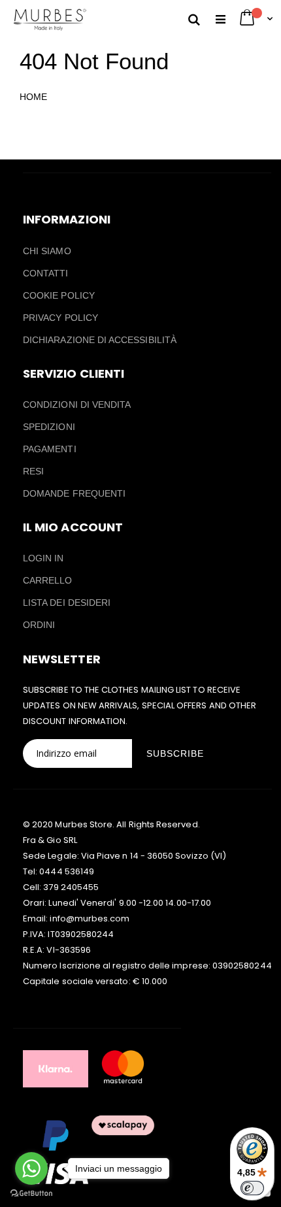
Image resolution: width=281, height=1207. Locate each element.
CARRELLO (48, 580)
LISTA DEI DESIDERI (66, 602)
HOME (33, 96)
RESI (33, 471)
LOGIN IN (43, 558)
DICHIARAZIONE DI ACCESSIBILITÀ (99, 340)
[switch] (252, 1188)
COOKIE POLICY (59, 295)
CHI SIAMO (47, 251)
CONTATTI (46, 273)
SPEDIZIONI (49, 427)
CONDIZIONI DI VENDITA (77, 404)
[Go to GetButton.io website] (31, 1193)
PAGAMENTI (49, 449)
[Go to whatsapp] (31, 1168)
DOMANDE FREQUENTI (74, 493)
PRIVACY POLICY (60, 317)
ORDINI (39, 625)
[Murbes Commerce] (49, 20)
